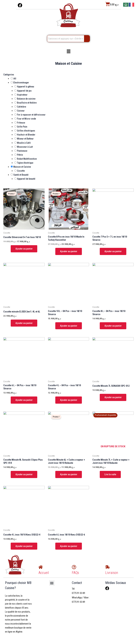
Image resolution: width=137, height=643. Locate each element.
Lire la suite (110, 474)
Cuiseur (21, 110)
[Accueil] (40, 567)
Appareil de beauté (26, 178)
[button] (68, 51)
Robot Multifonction (27, 158)
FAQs (75, 573)
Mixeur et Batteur (25, 138)
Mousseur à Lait (25, 146)
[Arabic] (126, 4)
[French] (131, 4)
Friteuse (21, 122)
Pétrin (20, 154)
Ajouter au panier (24, 248)
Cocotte (21, 170)
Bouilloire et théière (27, 102)
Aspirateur (22, 94)
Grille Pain (22, 126)
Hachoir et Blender (26, 134)
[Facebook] (107, 588)
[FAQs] (74, 567)
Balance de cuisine (26, 98)
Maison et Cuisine (22, 166)
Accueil (43, 573)
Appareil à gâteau (25, 86)
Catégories (8, 74)
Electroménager (21, 82)
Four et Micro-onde (26, 118)
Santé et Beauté (20, 174)
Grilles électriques (26, 130)
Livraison (111, 573)
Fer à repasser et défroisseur (31, 114)
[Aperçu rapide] (9, 248)
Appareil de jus (24, 90)
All (14, 78)
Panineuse (22, 150)
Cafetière (21, 106)
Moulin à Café (24, 142)
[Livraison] (107, 567)
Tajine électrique (25, 162)
